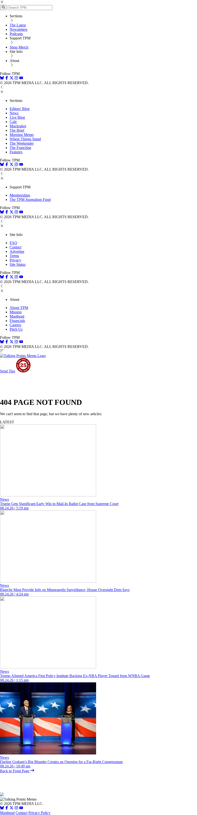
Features (16, 152)
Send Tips (7, 371)
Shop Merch (19, 47)
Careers (15, 325)
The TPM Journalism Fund (30, 200)
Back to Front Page (15, 771)
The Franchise (20, 148)
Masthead (17, 316)
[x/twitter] (12, 78)
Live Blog (17, 117)
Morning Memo (22, 135)
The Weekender (22, 143)
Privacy (15, 260)
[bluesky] (2, 78)
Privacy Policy (39, 813)
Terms (14, 256)
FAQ (13, 243)
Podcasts (16, 34)
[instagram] (16, 78)
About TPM (19, 308)
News (14, 113)
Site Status (17, 264)
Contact (15, 247)
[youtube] (21, 78)
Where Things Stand (25, 139)
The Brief (17, 130)
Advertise (17, 251)
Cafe (13, 122)
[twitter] (11, 808)
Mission (16, 312)
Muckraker (18, 126)
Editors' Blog (20, 109)
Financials (17, 321)
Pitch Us (16, 329)
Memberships (20, 195)
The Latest (18, 25)
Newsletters (18, 29)
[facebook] (7, 78)
